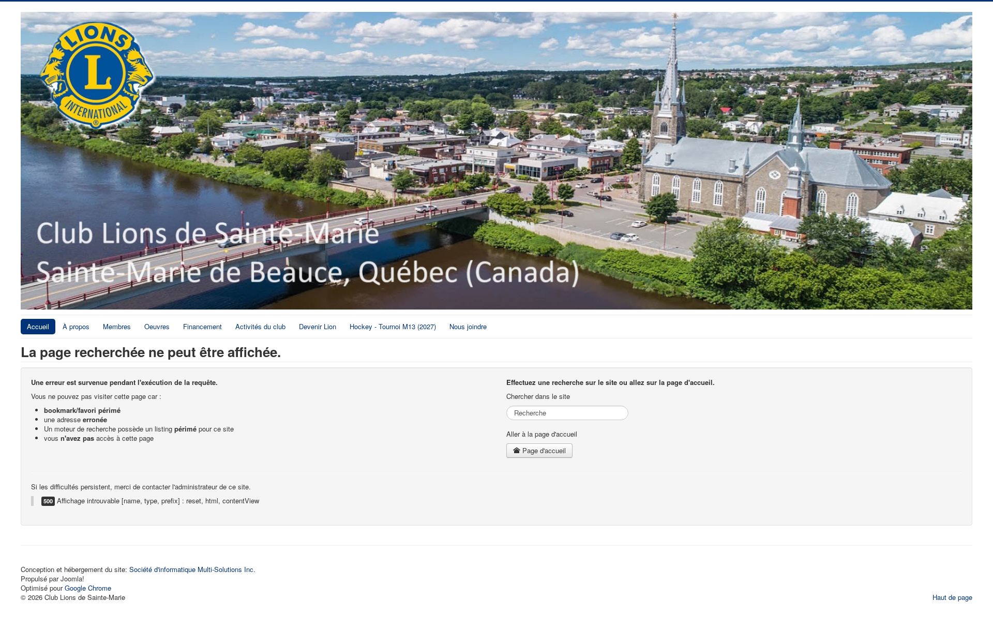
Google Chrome (88, 588)
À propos (76, 326)
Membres (117, 326)
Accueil (38, 326)
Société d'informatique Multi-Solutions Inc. (192, 569)
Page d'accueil (543, 450)
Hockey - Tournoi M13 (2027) (393, 326)
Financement (202, 326)
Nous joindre (468, 326)
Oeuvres (157, 326)
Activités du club (260, 326)
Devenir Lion (317, 326)
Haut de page (952, 597)
